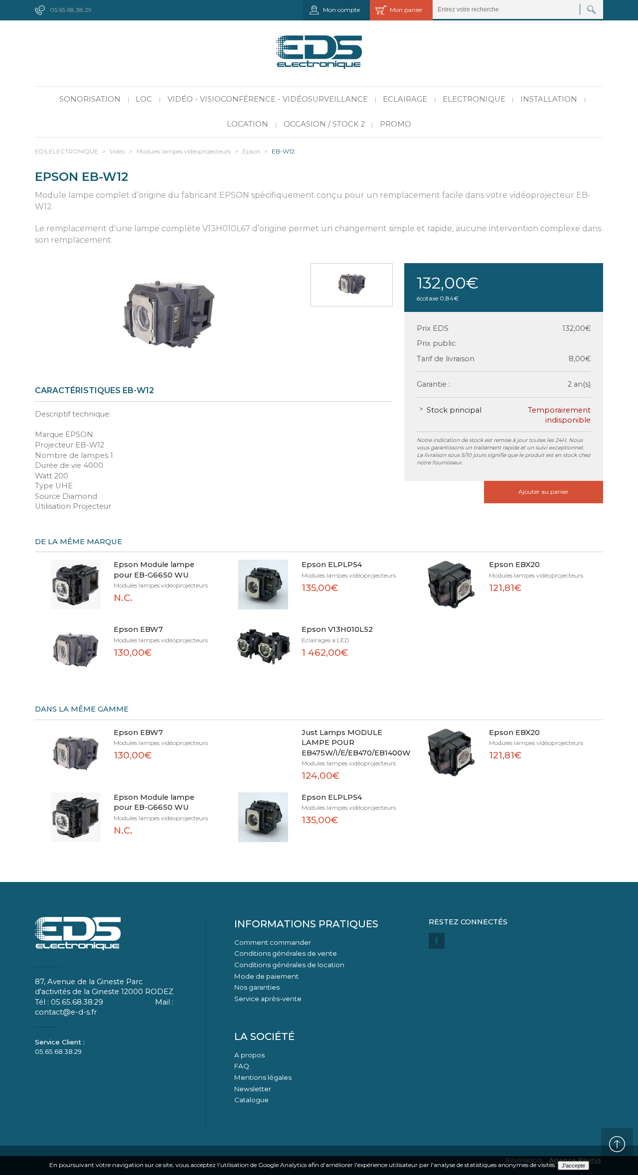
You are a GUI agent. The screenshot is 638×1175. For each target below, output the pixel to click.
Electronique (474, 99)
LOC (144, 99)
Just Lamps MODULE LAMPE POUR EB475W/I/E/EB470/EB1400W (350, 742)
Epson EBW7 (138, 629)
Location (247, 124)
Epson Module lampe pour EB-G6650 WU (154, 570)
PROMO (395, 124)
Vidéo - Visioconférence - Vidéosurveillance (267, 99)
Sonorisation (90, 99)
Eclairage (405, 99)
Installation (548, 99)
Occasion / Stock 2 (324, 124)
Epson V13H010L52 (337, 629)
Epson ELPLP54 (332, 564)
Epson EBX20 (514, 564)
